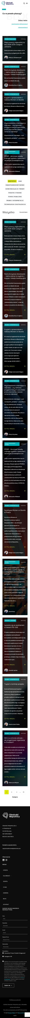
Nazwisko (4, 923)
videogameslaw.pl (23, 27)
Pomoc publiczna (10, 39)
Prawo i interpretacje (12, 66)
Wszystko (12, 181)
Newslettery (5, 951)
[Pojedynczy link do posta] (15, 48)
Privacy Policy (11, 1012)
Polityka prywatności (15, 1000)
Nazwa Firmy (5, 937)
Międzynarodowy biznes (10, 152)
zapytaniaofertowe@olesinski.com (11, 848)
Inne (20, 181)
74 (23, 792)
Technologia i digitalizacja (15, 204)
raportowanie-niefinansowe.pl (20, 24)
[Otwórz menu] (27, 3)
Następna (15, 797)
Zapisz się (7, 985)
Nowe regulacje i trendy (15, 189)
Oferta (5, 870)
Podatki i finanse (15, 192)
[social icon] (3, 860)
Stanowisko (5, 944)
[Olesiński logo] (7, 3)
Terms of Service (22, 1012)
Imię (3, 916)
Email (3, 930)
